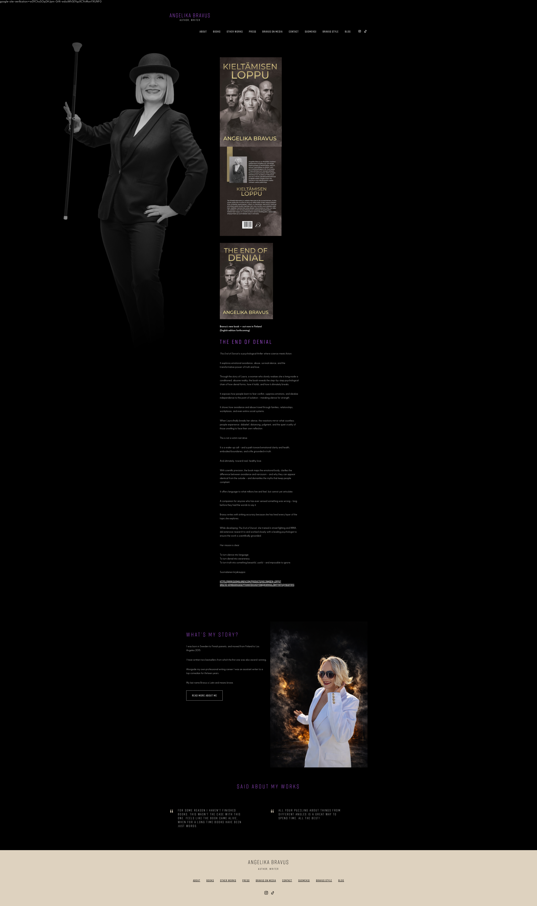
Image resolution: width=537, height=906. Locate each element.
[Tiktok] (365, 31)
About (203, 31)
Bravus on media (272, 31)
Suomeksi (310, 31)
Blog (348, 31)
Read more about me (204, 695)
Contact (294, 31)
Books (217, 31)
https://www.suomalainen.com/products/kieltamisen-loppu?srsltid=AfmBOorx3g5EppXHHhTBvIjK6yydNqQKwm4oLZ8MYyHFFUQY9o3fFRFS (257, 583)
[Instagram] (360, 31)
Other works (235, 31)
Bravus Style (331, 31)
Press (252, 31)
